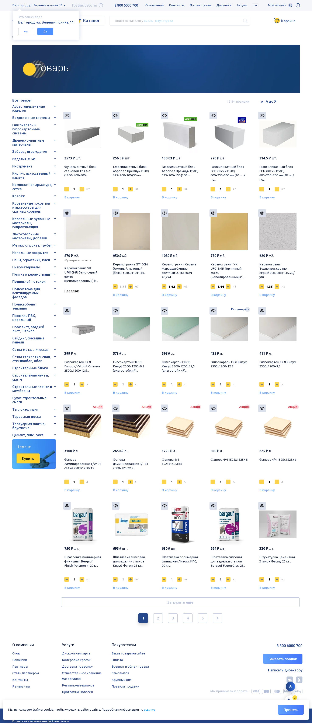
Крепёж (18, 196)
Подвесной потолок (29, 281)
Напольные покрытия (30, 253)
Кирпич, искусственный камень (31, 175)
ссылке (149, 709)
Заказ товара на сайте (128, 653)
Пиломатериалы (26, 267)
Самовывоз (120, 673)
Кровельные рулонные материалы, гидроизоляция (31, 223)
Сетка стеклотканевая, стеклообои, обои (31, 359)
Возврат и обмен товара (130, 666)
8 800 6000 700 (126, 5)
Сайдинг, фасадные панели (28, 340)
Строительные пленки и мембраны (32, 389)
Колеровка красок (76, 660)
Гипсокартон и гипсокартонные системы (26, 129)
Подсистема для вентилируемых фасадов (26, 293)
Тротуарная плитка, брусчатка (28, 426)
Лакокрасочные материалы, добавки (29, 236)
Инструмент (22, 166)
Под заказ (71, 291)
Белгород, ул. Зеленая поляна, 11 (37, 5)
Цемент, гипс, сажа (28, 435)
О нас (16, 653)
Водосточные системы (31, 118)
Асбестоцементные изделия (28, 108)
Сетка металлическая (30, 350)
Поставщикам (200, 5)
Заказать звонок (283, 659)
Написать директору (285, 670)
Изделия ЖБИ (23, 159)
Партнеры (20, 666)
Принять (291, 710)
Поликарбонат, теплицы (25, 306)
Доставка (223, 5)
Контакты (176, 5)
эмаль (148, 20)
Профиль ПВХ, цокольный (24, 318)
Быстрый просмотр (67, 115)
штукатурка (164, 20)
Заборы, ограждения (29, 151)
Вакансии (19, 660)
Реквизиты (21, 686)
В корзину (72, 197)
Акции (242, 5)
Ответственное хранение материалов (82, 675)
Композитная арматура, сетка (32, 187)
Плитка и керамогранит (32, 274)
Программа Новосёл (77, 692)
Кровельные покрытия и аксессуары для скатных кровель (31, 207)
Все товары (21, 100)
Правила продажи (125, 686)
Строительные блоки (30, 368)
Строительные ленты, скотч (30, 377)
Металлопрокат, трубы (31, 245)
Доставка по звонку (77, 666)
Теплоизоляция (25, 409)
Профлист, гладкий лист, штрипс (28, 329)
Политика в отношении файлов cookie (40, 721)
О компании (154, 5)
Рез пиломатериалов (78, 685)
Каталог (91, 20)
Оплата (117, 660)
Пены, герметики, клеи (31, 260)
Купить (28, 458)
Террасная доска (26, 416)
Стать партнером (25, 673)
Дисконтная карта (76, 653)
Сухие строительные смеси (29, 400)
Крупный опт (122, 680)
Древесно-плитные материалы (28, 142)
